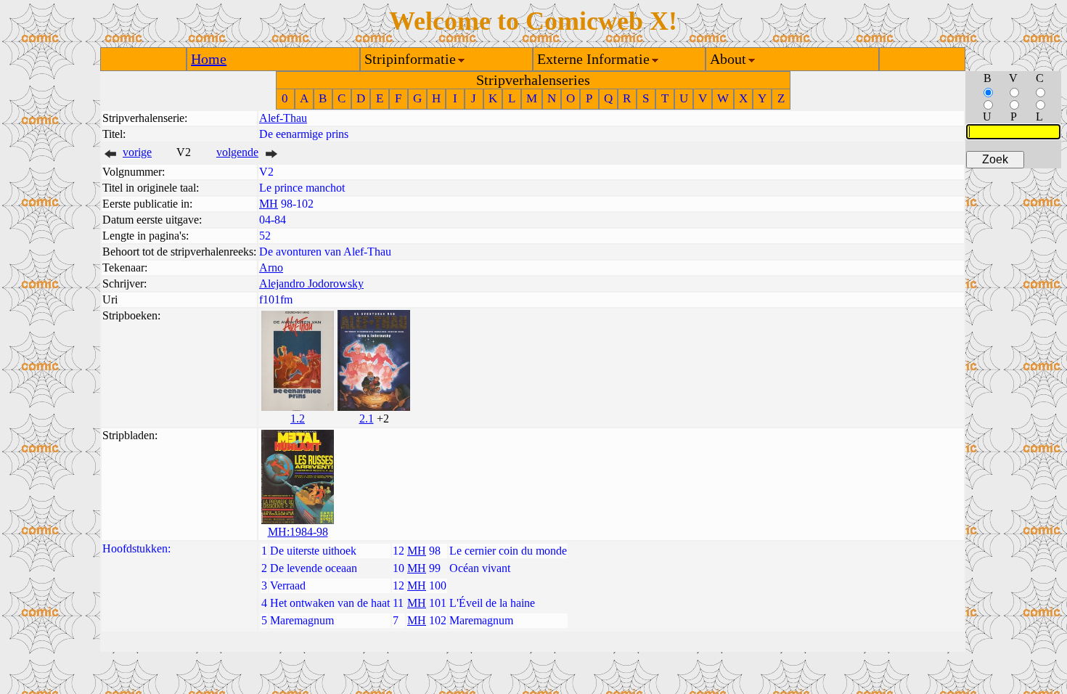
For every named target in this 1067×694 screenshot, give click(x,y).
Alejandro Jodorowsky (311, 283)
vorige (137, 152)
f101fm (276, 299)
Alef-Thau (283, 118)
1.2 (297, 418)
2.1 (366, 418)
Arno (271, 267)
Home (208, 59)
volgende (237, 152)
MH (268, 203)
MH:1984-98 (298, 532)
